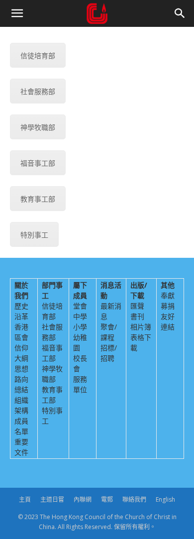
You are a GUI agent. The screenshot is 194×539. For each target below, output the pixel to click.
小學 (80, 326)
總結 (21, 389)
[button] (17, 13)
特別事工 (34, 234)
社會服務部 (37, 91)
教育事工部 (37, 199)
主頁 (25, 499)
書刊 (137, 316)
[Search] (180, 13)
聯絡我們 (134, 499)
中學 (80, 316)
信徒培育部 (37, 55)
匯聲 (137, 306)
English (165, 499)
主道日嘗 (52, 499)
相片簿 (140, 326)
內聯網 (83, 499)
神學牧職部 (37, 127)
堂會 (80, 306)
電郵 (107, 499)
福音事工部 (37, 163)
